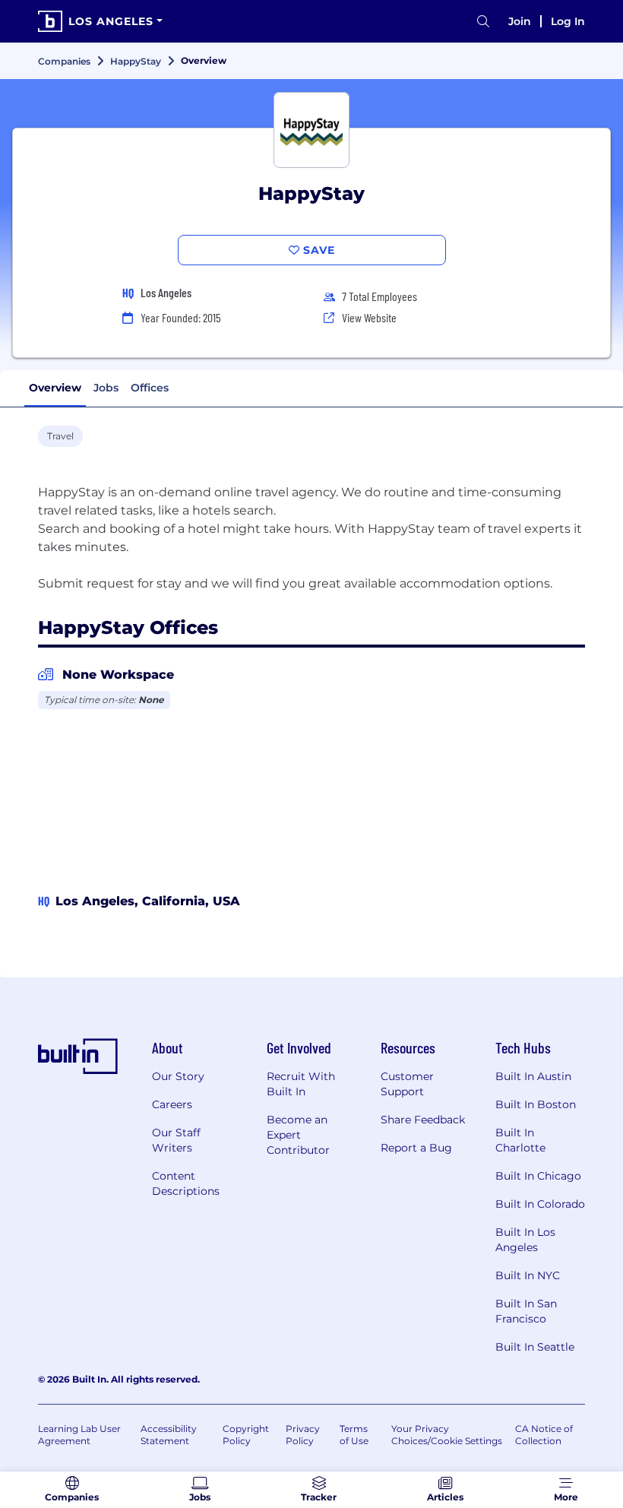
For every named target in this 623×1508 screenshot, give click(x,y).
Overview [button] (55, 387)
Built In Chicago (538, 1176)
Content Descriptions (186, 1183)
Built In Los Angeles (525, 1239)
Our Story (178, 1076)
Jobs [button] (106, 387)
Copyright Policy (246, 1434)
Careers (172, 1104)
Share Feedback (423, 1119)
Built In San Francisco (526, 1311)
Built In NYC (527, 1275)
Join (519, 21)
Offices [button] (150, 387)
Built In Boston (535, 1104)
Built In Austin (533, 1076)
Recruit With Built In (301, 1083)
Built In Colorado (540, 1204)
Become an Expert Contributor (298, 1135)
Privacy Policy (303, 1434)
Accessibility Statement (169, 1434)
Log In (568, 21)
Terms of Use (354, 1434)
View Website (369, 317)
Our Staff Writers (176, 1140)
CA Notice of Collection (544, 1434)
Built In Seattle (534, 1347)
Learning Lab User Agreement (79, 1434)
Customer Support (407, 1083)
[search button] (483, 21)
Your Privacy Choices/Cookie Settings (446, 1434)
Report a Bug (416, 1148)
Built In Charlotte (520, 1140)
